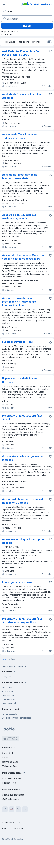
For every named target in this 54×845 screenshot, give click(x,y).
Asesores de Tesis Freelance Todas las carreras (19, 136)
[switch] (49, 41)
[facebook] (5, 809)
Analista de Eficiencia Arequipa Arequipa (21, 96)
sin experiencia (8, 699)
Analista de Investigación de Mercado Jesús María (19, 176)
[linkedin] (25, 809)
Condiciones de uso (11, 822)
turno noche (7, 691)
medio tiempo (8, 687)
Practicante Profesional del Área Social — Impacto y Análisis (22, 620)
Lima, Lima (6, 676)
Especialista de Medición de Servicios (19, 380)
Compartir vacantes (11, 778)
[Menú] (4, 4)
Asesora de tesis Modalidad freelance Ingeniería (19, 216)
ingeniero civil (8, 695)
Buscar (27, 26)
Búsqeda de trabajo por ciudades (16, 718)
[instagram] (11, 809)
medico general (9, 703)
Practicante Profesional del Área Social (22, 417)
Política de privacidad (12, 828)
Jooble (20, 839)
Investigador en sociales (17, 582)
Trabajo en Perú (9, 766)
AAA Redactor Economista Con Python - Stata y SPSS (21, 53)
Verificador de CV (10, 799)
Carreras (6, 757)
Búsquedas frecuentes (13, 666)
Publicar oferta (9, 782)
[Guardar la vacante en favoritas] (50, 52)
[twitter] (18, 809)
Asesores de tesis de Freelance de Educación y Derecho (23, 501)
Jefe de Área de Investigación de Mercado (22, 458)
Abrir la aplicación (43, 4)
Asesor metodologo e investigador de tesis (23, 541)
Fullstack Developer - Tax (17, 341)
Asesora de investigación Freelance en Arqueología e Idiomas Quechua (19, 302)
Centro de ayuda (10, 761)
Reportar (48, 86)
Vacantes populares (11, 714)
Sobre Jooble (8, 753)
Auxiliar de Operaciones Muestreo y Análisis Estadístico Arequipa (23, 257)
